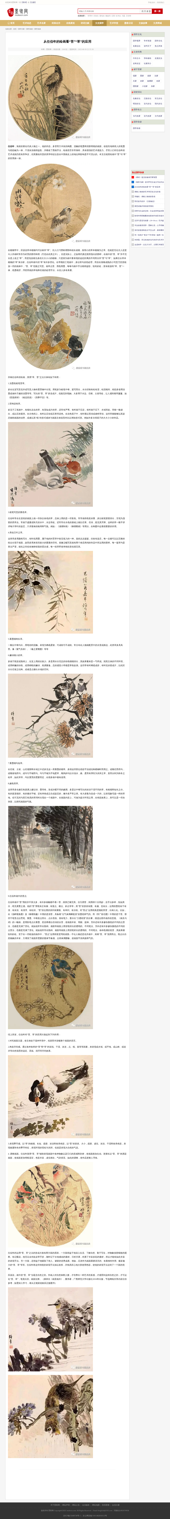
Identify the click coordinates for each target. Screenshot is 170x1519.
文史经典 (138, 52)
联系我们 (160, 2)
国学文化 (138, 34)
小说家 (145, 86)
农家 (142, 81)
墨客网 (48, 49)
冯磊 (123, 16)
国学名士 (138, 109)
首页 (12, 23)
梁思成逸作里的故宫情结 (144, 206)
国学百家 (21, 29)
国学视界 (136, 41)
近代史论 (147, 104)
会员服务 (86, 1505)
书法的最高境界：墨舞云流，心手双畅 (149, 225)
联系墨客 (106, 1505)
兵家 (135, 81)
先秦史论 (136, 98)
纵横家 (150, 81)
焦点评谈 (158, 46)
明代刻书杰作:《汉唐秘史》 (145, 201)
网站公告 (76, 1505)
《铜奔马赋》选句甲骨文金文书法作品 (149, 182)
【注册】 (32, 2)
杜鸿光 (118, 16)
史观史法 (158, 58)
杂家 (153, 86)
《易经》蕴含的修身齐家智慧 (146, 177)
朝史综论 (138, 92)
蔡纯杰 (102, 16)
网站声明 (66, 1505)
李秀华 (90, 16)
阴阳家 (136, 86)
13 (133, 235)
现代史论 (158, 104)
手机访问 (151, 2)
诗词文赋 (85, 23)
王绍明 (128, 16)
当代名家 (136, 116)
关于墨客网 (55, 1505)
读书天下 (147, 46)
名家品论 (136, 46)
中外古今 (136, 58)
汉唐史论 (147, 98)
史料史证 (136, 64)
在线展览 (70, 23)
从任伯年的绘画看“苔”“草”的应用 (147, 187)
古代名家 (158, 116)
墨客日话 (128, 23)
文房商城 (157, 23)
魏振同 (108, 16)
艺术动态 (27, 23)
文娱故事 (143, 23)
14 (133, 240)
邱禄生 (96, 16)
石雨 (113, 16)
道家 (149, 76)
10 (133, 220)
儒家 (135, 76)
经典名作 (56, 23)
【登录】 (24, 2)
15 (133, 244)
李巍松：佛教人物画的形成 (145, 197)
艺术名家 (41, 23)
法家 (156, 76)
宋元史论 (158, 98)
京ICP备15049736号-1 (72, 1516)
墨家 (142, 76)
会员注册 (116, 1505)
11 (133, 225)
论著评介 (147, 64)
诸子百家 (138, 69)
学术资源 (147, 41)
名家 (158, 81)
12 (133, 230)
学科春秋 (147, 58)
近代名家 (147, 116)
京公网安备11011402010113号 (95, 1516)
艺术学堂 (114, 23)
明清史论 (136, 104)
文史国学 (99, 23)
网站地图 (96, 1505)
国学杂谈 (29, 29)
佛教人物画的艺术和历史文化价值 (147, 192)
